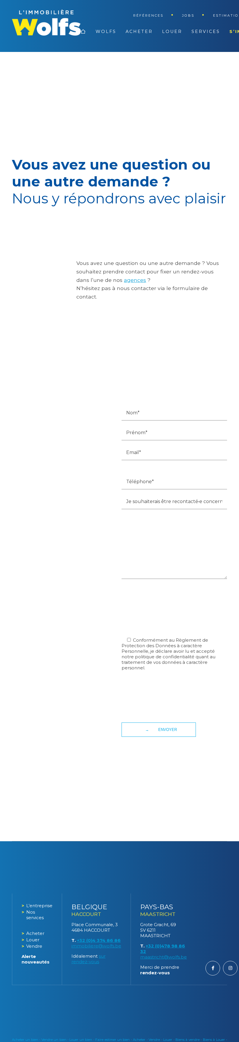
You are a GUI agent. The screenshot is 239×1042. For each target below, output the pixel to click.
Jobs (188, 15)
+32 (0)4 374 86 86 (99, 940)
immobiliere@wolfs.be (96, 946)
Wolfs (106, 31)
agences (135, 280)
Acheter (139, 31)
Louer (172, 31)
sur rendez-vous (88, 958)
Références (148, 15)
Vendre (34, 946)
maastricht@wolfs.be (163, 957)
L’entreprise (39, 905)
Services (205, 31)
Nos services (35, 914)
